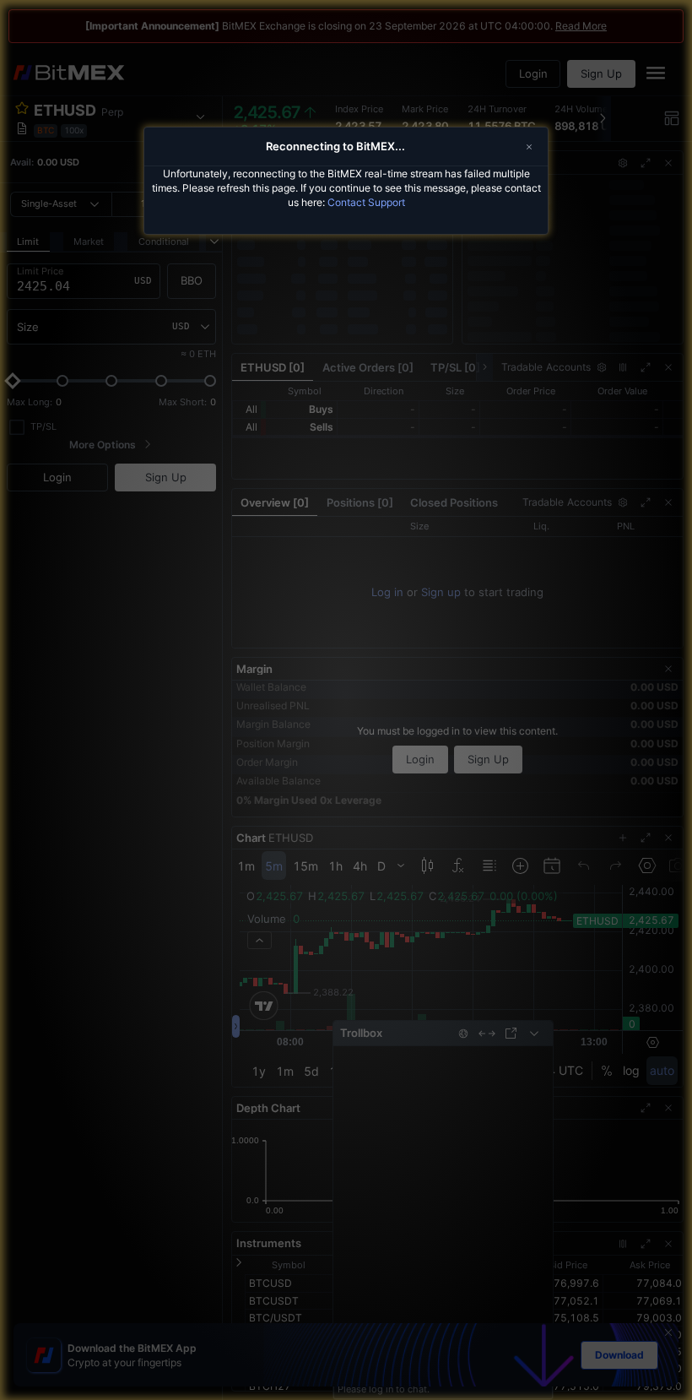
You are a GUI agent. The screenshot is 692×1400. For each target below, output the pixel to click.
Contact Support (366, 202)
